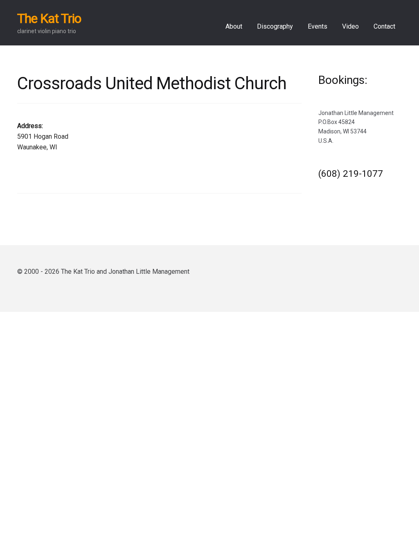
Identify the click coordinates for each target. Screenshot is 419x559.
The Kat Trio (49, 18)
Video (350, 26)
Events (317, 26)
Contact (384, 26)
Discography (275, 26)
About (233, 26)
